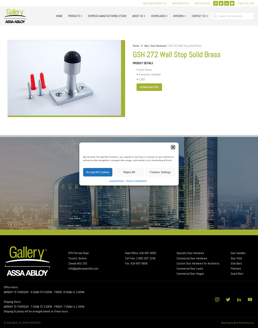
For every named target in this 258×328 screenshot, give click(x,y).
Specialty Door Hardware (190, 253)
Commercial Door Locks (190, 268)
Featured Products (154, 3)
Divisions (178, 16)
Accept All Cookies (97, 172)
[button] (173, 147)
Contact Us (199, 16)
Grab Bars (236, 263)
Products (74, 16)
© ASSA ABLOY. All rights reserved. (22, 322)
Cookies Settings (160, 172)
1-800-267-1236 (245, 3)
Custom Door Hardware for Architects (198, 263)
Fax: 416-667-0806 (136, 263)
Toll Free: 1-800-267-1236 (140, 258)
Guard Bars (237, 274)
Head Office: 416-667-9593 (140, 253)
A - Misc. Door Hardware (153, 46)
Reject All (129, 172)
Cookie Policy (116, 180)
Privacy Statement (136, 180)
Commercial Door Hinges (190, 274)
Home (59, 16)
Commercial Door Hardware (192, 258)
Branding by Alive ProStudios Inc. (237, 322)
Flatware (236, 268)
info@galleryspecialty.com (83, 268)
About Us (137, 16)
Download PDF (149, 87)
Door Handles (238, 253)
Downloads (158, 16)
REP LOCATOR (202, 3)
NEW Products (180, 3)
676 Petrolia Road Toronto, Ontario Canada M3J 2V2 (78, 258)
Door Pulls (237, 258)
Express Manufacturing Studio (107, 16)
